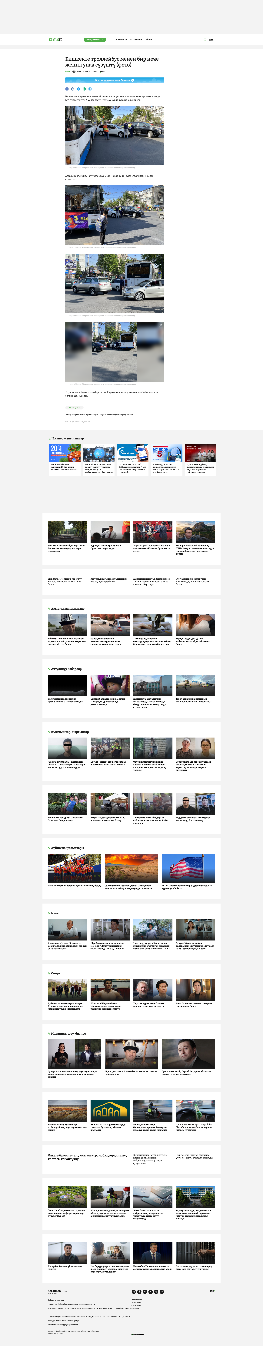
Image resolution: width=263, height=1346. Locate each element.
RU (212, 1291)
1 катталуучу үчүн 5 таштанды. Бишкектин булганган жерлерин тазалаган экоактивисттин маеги (151, 946)
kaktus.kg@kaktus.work (68, 1304)
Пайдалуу (150, 39)
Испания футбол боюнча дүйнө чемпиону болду (74, 885)
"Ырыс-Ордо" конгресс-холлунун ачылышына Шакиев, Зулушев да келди (151, 548)
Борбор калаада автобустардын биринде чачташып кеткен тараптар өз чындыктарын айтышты (193, 766)
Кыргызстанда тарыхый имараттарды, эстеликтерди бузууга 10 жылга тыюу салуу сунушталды (149, 703)
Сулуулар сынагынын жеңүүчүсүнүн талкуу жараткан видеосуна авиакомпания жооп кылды (72, 1074)
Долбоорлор (121, 39)
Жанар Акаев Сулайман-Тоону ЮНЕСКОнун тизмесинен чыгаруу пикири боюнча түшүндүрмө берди (195, 549)
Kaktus (102, 71)
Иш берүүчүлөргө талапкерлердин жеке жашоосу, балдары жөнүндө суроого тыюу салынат (110, 1269)
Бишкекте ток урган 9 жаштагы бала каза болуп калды (65, 819)
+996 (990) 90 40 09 (73, 1308)
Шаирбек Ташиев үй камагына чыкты (65, 1267)
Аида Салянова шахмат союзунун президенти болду (194, 1004)
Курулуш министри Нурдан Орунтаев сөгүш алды (106, 547)
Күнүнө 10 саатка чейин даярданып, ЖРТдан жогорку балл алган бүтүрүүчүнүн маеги (195, 946)
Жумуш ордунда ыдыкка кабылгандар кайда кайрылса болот (193, 641)
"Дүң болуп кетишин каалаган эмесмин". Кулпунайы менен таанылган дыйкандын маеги (107, 946)
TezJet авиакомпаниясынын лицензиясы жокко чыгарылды (193, 700)
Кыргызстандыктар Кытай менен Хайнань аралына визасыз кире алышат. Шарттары (151, 582)
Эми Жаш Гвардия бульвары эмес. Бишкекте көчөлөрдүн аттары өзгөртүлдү (66, 548)
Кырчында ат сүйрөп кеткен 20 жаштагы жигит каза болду (108, 819)
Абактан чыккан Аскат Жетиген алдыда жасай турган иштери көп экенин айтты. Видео (67, 641)
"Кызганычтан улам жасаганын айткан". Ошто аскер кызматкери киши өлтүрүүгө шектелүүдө (66, 765)
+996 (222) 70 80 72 (107, 1308)
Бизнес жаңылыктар (68, 438)
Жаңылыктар (93, 40)
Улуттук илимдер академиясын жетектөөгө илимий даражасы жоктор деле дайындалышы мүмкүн (193, 1214)
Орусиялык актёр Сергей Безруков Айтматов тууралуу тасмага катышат (186, 1072)
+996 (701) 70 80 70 (123, 1308)
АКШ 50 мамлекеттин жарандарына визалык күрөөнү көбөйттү (187, 887)
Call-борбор (136, 39)
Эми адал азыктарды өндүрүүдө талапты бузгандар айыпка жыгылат (108, 1127)
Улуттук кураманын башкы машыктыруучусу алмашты (149, 1004)
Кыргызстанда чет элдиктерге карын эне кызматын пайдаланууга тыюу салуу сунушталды (150, 1159)
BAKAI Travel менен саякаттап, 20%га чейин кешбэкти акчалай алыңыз (64, 467)
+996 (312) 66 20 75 (87, 1304)
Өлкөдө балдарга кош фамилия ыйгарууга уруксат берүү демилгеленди (108, 702)
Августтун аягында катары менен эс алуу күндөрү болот (109, 580)
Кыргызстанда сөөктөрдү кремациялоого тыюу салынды (65, 700)
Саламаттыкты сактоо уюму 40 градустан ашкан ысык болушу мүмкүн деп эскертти (128, 887)
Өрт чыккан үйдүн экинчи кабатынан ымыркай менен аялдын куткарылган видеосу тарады (150, 766)
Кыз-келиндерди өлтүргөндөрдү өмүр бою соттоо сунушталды (194, 1267)
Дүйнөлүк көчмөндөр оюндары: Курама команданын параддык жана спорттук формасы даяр (65, 1006)
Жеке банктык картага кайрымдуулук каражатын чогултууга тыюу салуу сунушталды (148, 1214)
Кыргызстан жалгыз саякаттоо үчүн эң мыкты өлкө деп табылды (194, 1156)
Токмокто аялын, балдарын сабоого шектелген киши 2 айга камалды (150, 820)
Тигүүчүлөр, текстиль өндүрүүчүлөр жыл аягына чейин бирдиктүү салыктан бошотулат (152, 641)
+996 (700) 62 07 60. (126, 415)
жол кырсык (74, 408)
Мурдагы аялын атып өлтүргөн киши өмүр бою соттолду (193, 819)
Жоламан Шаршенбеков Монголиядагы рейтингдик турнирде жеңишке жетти (106, 1006)
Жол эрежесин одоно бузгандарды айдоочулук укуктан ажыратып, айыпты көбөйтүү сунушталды (110, 1213)
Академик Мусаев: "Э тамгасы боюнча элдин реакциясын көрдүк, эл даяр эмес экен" (67, 946)
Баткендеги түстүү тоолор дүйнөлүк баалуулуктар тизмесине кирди (67, 1127)
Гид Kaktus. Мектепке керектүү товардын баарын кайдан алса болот (65, 582)
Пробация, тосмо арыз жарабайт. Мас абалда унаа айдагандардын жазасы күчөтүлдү (194, 1127)
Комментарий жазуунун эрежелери (63, 1325)
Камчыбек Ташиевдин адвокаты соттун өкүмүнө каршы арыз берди (152, 1267)
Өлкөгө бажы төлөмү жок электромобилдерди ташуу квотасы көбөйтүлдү (87, 1157)
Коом (67, 71)
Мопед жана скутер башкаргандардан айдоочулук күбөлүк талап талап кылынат (150, 1127)
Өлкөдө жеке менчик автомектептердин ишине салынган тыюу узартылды (106, 641)
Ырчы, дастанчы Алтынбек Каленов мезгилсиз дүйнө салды (131, 1072)
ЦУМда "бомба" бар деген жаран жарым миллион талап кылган (108, 763)
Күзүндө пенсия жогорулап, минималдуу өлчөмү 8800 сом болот (192, 582)
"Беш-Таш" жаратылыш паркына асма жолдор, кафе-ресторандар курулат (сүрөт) (66, 1213)
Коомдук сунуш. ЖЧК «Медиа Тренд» (63, 1321)
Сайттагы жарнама (56, 1300)
